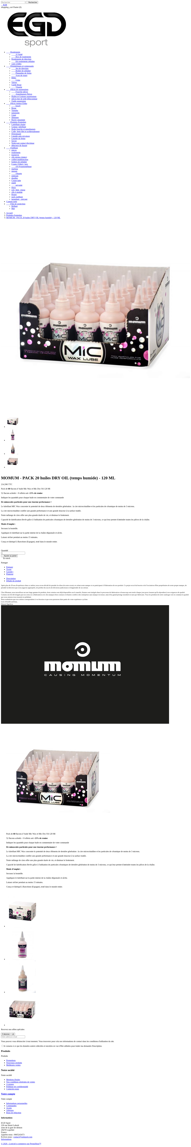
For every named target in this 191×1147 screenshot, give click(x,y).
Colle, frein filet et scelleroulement (25, 131)
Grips (15, 80)
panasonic (15, 113)
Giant (13, 115)
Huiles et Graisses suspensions (23, 96)
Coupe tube (16, 180)
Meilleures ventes (13, 1065)
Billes (13, 78)
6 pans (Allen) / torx (19, 164)
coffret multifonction (19, 159)
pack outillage (17, 197)
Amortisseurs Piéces (21, 94)
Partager (9, 567)
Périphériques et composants (20, 66)
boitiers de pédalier (19, 162)
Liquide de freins (18, 138)
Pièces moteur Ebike (16, 103)
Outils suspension (18, 101)
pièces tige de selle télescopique (24, 99)
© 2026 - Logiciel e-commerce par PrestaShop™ (21, 1144)
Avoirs (9, 1108)
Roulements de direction (21, 59)
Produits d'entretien (16, 122)
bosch (15, 106)
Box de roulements (21, 57)
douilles (14, 178)
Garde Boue (16, 85)
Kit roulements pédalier (23, 61)
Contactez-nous (12, 1089)
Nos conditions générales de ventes (20, 1082)
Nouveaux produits (14, 1063)
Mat (13, 208)
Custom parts (11, 201)
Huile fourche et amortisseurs (23, 129)
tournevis (15, 155)
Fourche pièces (19, 92)
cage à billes (16, 64)
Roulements (13, 52)
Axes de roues (19, 75)
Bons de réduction (13, 1113)
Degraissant (16, 134)
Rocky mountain (18, 120)
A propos (10, 1084)
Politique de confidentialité (17, 1087)
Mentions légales (13, 1080)
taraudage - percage (19, 199)
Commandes (11, 1106)
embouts (14, 176)
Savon (14, 141)
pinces (14, 150)
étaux (13, 187)
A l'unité (16, 54)
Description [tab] (11, 578)
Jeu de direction (19, 68)
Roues (14, 194)
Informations (6, 1139)
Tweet (8, 569)
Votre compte (8, 1094)
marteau (14, 169)
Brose (13, 108)
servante (16, 185)
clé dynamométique (21, 166)
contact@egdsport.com (22, 1137)
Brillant (14, 206)
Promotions (11, 1060)
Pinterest (9, 574)
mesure (14, 171)
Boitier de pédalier (21, 71)
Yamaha (14, 110)
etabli (13, 183)
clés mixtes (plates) (19, 157)
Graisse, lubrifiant (18, 127)
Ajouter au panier (9, 556)
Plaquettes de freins (21, 73)
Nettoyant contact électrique (22, 143)
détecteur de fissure (19, 145)
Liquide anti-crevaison (20, 136)
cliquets (16, 173)
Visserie (16, 87)
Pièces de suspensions (17, 89)
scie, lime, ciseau (18, 190)
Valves (14, 82)
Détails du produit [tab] (13, 581)
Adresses (10, 1110)
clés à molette (16, 192)
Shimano (15, 117)
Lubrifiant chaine (18, 124)
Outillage (12, 148)
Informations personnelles (16, 1103)
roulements (15, 152)
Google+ (10, 572)
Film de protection (15, 204)
